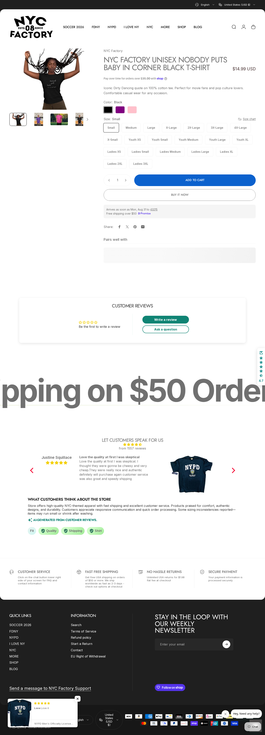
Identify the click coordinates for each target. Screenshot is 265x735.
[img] (132, 444)
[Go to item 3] (59, 119)
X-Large (171, 127)
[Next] (81, 85)
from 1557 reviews (132, 448)
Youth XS (135, 139)
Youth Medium (188, 139)
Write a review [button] (165, 320)
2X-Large (194, 127)
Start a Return (81, 644)
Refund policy (81, 637)
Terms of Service (83, 631)
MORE (14, 656)
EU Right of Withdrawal (88, 656)
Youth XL (242, 139)
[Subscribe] (226, 644)
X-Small (112, 139)
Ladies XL (226, 151)
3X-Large (217, 127)
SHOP (13, 662)
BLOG (13, 669)
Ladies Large (200, 151)
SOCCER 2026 (20, 625)
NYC (12, 650)
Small (111, 127)
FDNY (13, 631)
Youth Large (217, 139)
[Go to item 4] (79, 119)
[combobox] (205, 4)
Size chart (249, 119)
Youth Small (160, 139)
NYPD (13, 637)
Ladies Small (140, 151)
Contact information (39, 727)
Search (76, 625)
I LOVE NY (17, 644)
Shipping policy (17, 727)
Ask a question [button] (165, 329)
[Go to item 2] (38, 119)
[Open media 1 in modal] (50, 79)
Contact (77, 650)
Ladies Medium (170, 151)
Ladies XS (114, 151)
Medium (131, 127)
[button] (32, 470)
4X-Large (240, 127)
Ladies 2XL (114, 163)
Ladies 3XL (140, 163)
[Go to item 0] (18, 119)
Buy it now (179, 195)
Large (151, 127)
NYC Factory (113, 51)
